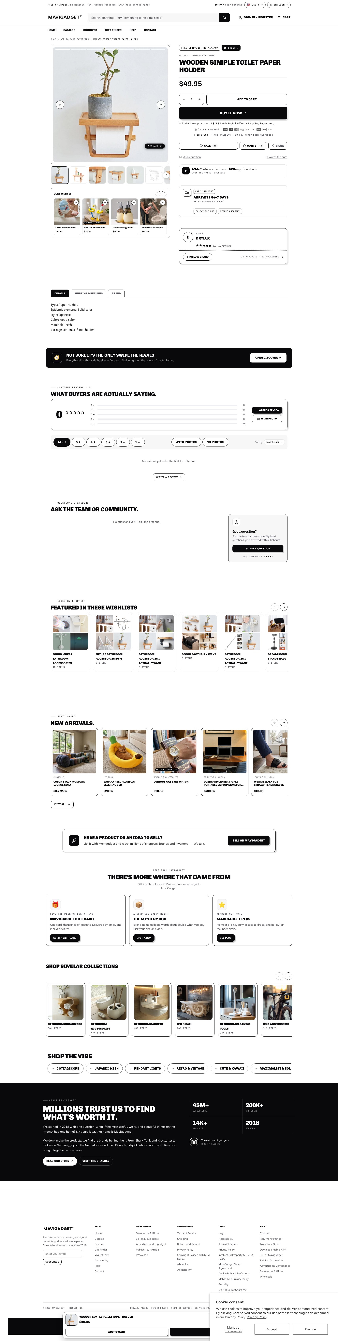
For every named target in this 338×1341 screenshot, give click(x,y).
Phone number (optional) (133, 640)
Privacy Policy (257, 1317)
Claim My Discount (169, 690)
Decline (310, 1329)
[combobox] (125, 649)
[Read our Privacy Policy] (221, 670)
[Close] (223, 595)
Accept (272, 1329)
